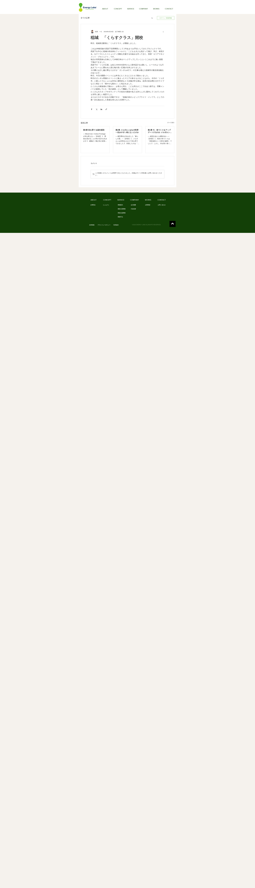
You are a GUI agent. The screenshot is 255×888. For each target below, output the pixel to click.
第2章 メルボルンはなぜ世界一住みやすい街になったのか (127, 131)
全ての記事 (85, 18)
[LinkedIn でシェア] (101, 109)
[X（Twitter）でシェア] (96, 109)
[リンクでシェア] (106, 109)
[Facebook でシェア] (92, 109)
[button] (152, 18)
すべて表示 (170, 122)
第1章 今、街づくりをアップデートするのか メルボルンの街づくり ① (160, 131)
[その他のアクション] (163, 31)
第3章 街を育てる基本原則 (93, 130)
